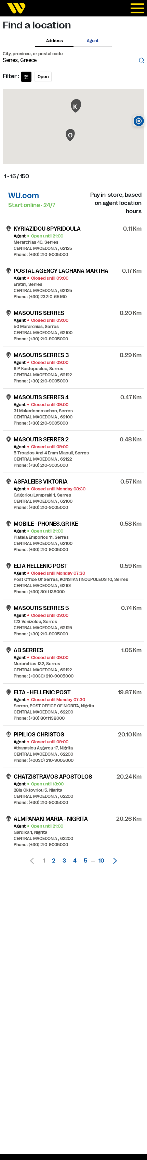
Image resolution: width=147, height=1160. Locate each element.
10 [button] (101, 861)
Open (43, 76)
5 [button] (85, 861)
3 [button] (64, 861)
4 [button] (75, 861)
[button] (113, 860)
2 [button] (53, 861)
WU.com (23, 195)
